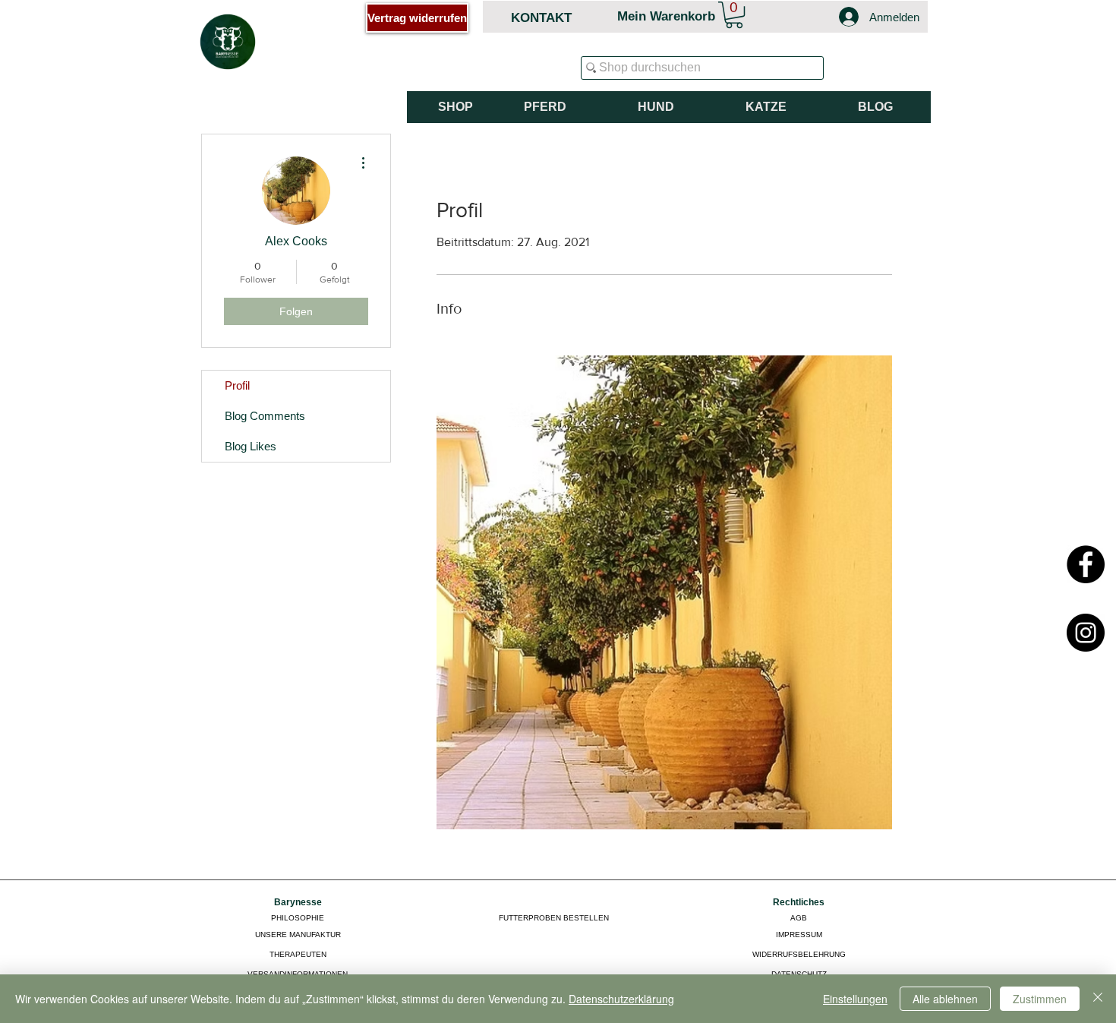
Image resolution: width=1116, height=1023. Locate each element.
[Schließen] (1098, 999)
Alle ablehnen (945, 998)
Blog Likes (250, 446)
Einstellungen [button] (855, 998)
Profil (237, 385)
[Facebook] (1086, 564)
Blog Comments (265, 415)
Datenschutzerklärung (621, 998)
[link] (734, 15)
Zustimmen (1040, 998)
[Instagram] (1086, 633)
